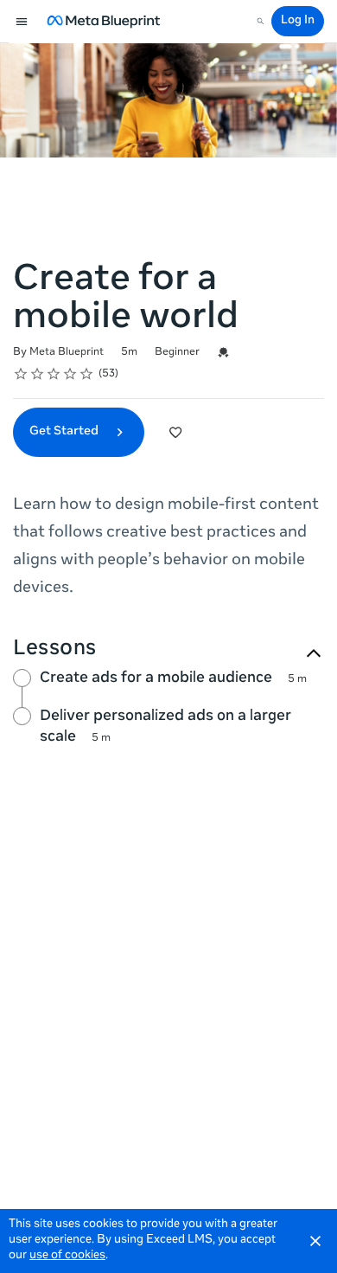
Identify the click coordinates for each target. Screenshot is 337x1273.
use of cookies (67, 1256)
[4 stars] (70, 374)
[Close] (315, 1241)
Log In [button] (298, 21)
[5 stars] (87, 374)
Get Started (65, 432)
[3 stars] (54, 374)
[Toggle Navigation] (22, 21)
